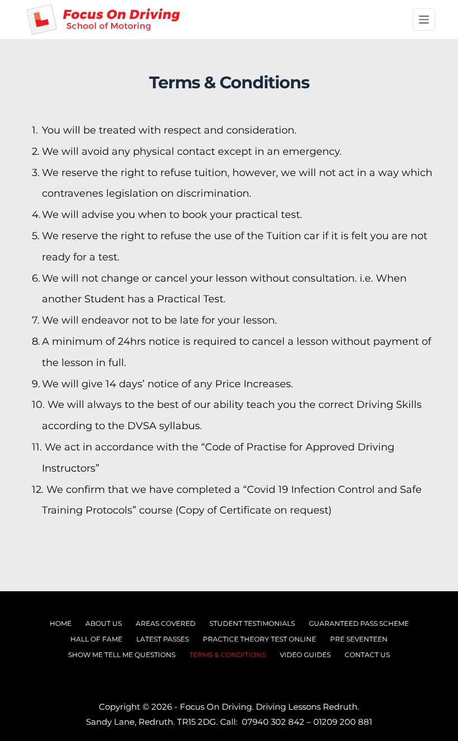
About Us (103, 623)
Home (60, 623)
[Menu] (424, 19)
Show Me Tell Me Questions (121, 654)
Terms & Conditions (227, 654)
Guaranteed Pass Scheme (359, 623)
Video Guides (305, 654)
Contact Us (367, 654)
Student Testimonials (252, 623)
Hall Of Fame (96, 639)
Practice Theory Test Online (259, 639)
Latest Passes (162, 639)
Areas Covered (165, 623)
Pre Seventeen (359, 639)
